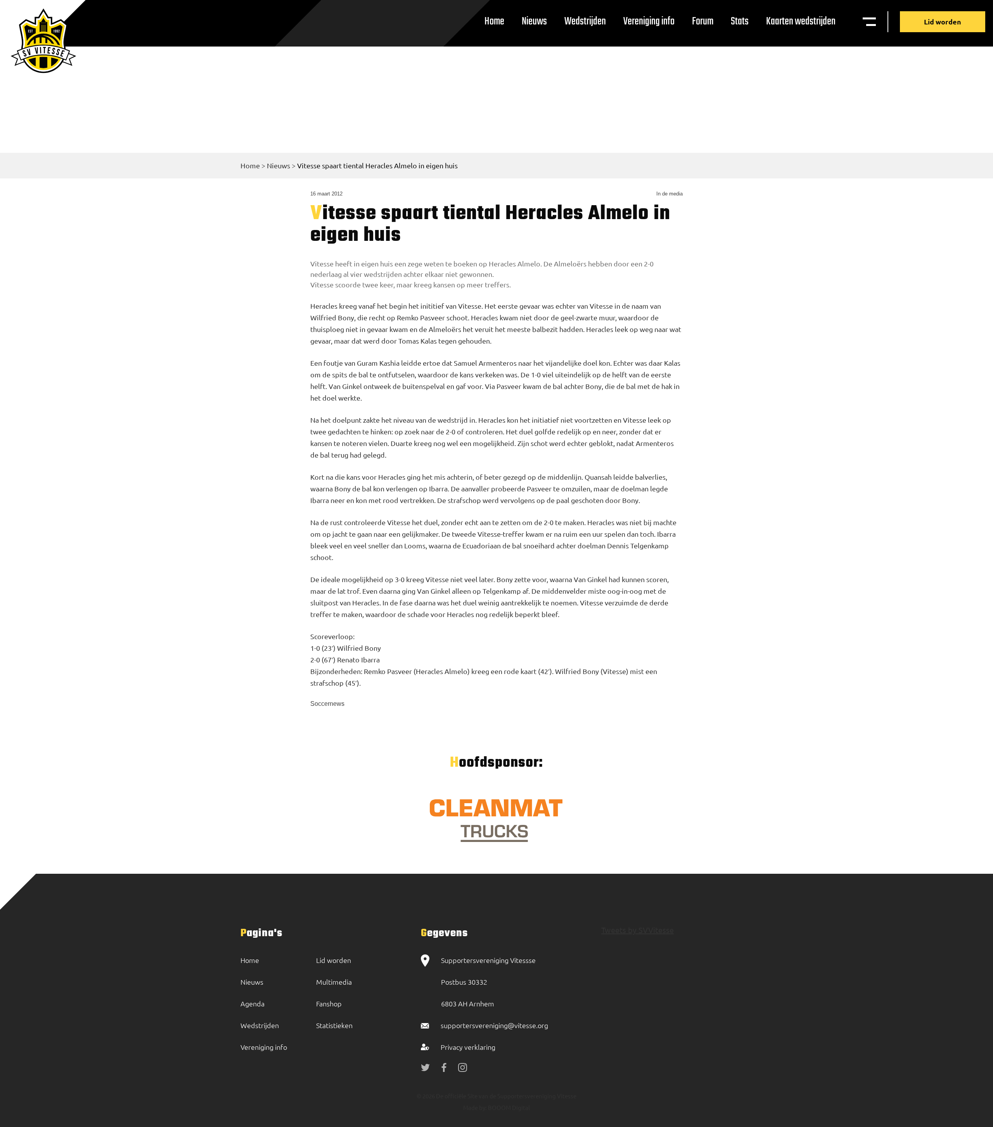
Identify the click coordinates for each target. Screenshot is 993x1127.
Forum (702, 21)
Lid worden (942, 21)
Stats (740, 21)
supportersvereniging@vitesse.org (494, 1025)
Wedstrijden (585, 21)
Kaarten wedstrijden (801, 21)
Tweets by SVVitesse (637, 930)
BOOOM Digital (508, 1107)
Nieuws (534, 21)
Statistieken (334, 1025)
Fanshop (329, 1003)
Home (494, 21)
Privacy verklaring (468, 1046)
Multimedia (334, 981)
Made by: (475, 1107)
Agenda (252, 1003)
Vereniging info (649, 21)
